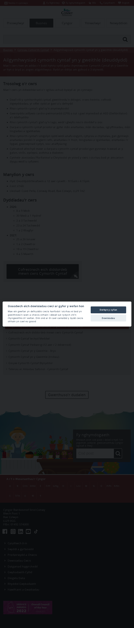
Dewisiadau (108, 318)
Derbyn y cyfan (108, 309)
